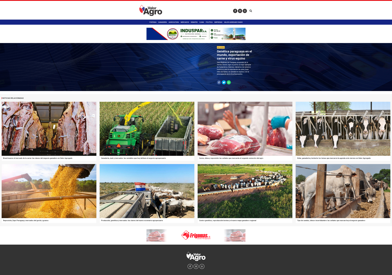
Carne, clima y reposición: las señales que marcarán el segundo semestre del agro (231, 158)
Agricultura (174, 22)
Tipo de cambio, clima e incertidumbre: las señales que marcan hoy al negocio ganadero (331, 220)
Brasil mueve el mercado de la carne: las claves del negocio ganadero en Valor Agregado (37, 158)
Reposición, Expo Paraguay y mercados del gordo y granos (25, 220)
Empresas (218, 22)
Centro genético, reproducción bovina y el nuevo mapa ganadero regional (227, 220)
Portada (152, 22)
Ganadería (162, 22)
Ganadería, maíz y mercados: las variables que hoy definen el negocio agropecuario (133, 158)
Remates (194, 22)
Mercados (185, 22)
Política (209, 22)
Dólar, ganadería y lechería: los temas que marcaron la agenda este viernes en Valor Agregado (334, 158)
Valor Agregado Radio (233, 22)
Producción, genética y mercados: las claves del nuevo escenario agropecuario (132, 220)
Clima (201, 22)
